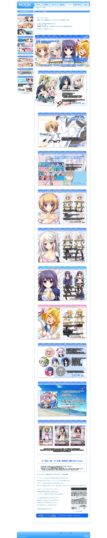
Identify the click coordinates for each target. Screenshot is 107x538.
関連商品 (70, 533)
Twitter (87, 533)
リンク (84, 533)
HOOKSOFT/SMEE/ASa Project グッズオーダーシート (48, 491)
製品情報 (61, 533)
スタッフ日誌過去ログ (25, 92)
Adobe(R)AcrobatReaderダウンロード (44, 508)
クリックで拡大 (79, 511)
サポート (66, 533)
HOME (37, 7)
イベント (75, 533)
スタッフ (80, 533)
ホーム (56, 533)
